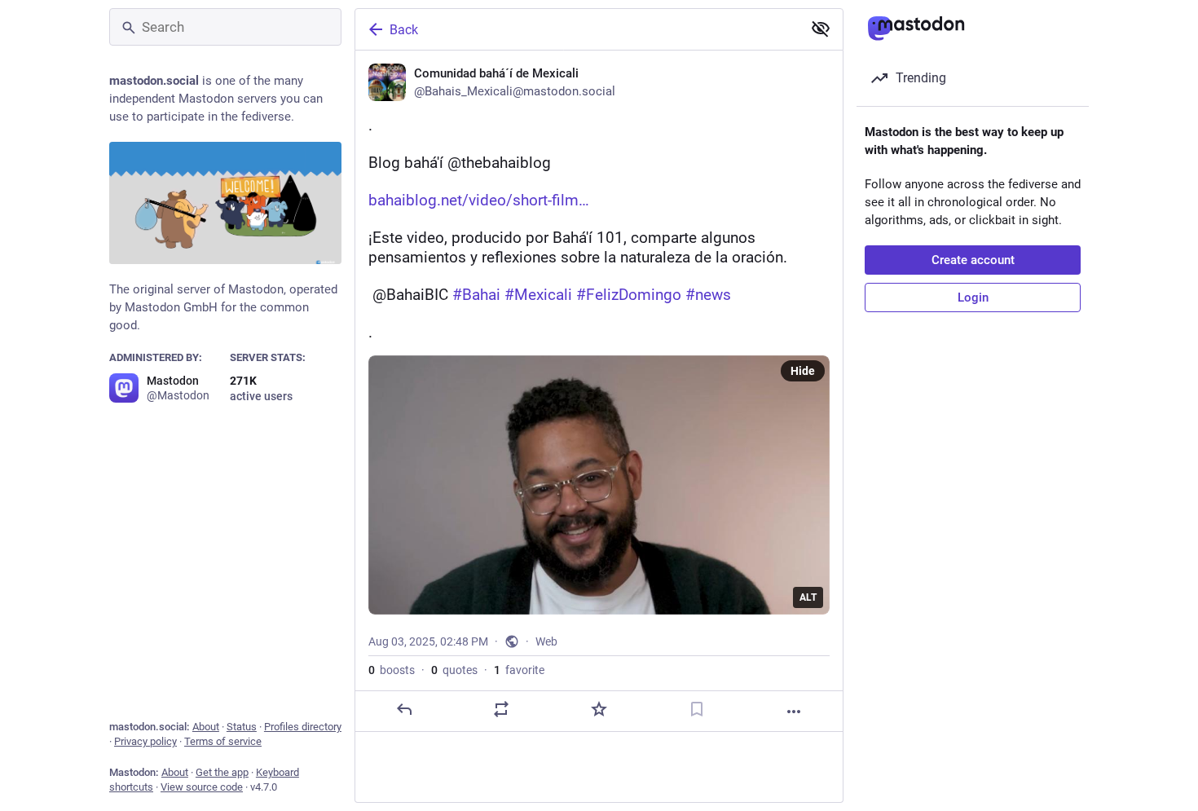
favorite (519, 670)
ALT (808, 597)
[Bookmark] (697, 709)
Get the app (222, 772)
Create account (973, 260)
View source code (202, 787)
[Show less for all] (821, 28)
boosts (391, 670)
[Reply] (404, 709)
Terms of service (223, 741)
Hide (803, 370)
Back (404, 29)
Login (973, 297)
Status (242, 727)
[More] (794, 711)
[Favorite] (599, 709)
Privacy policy (145, 741)
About (205, 727)
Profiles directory (302, 727)
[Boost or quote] (501, 709)
